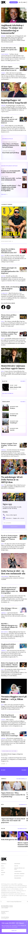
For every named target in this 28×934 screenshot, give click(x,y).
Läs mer (3, 763)
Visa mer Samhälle (21, 778)
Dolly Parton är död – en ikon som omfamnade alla (11, 179)
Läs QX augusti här (6, 241)
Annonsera (17, 863)
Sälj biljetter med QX (7, 393)
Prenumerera (13, 2)
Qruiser (3, 872)
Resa (2, 870)
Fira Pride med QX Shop (10, 153)
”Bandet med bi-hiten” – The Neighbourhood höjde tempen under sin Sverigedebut (11, 188)
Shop (2, 874)
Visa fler (3, 194)
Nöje (2, 183)
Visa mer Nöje (22, 804)
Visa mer (22, 381)
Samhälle (3, 863)
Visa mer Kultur (22, 828)
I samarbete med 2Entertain (9, 142)
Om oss (16, 865)
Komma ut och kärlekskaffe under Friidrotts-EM (10, 171)
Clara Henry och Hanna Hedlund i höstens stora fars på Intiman (10, 145)
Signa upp (14, 930)
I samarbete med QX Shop (8, 150)
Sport (2, 169)
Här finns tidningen (19, 873)
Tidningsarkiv (17, 871)
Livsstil (3, 868)
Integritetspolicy (19, 875)
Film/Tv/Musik (4, 176)
